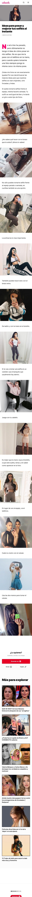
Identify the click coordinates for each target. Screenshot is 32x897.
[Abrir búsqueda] (23, 2)
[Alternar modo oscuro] (28, 2)
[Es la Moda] (6, 2)
